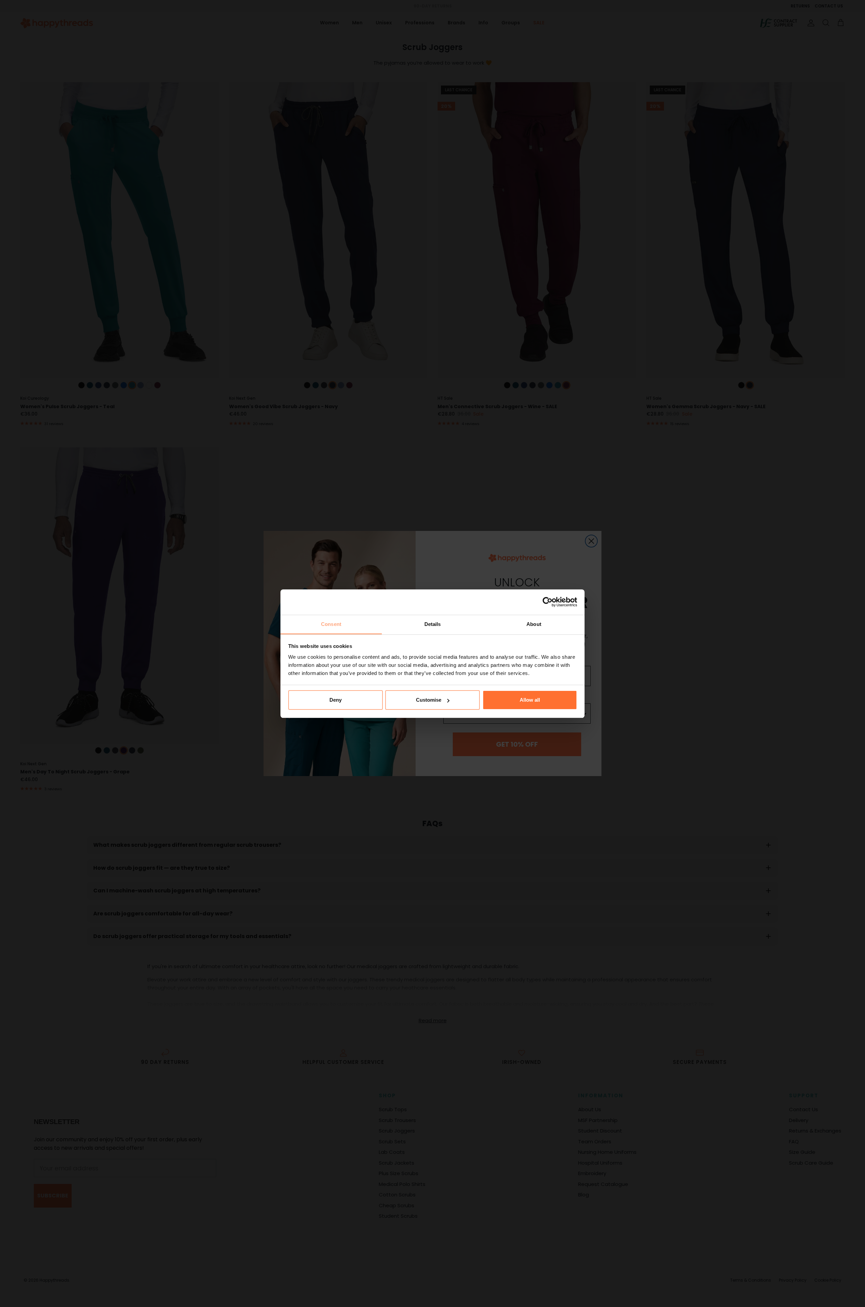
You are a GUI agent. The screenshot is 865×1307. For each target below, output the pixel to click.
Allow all (530, 700)
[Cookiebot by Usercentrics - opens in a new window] (547, 602)
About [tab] (533, 624)
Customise (428, 700)
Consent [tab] (331, 624)
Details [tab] (432, 624)
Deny (335, 700)
